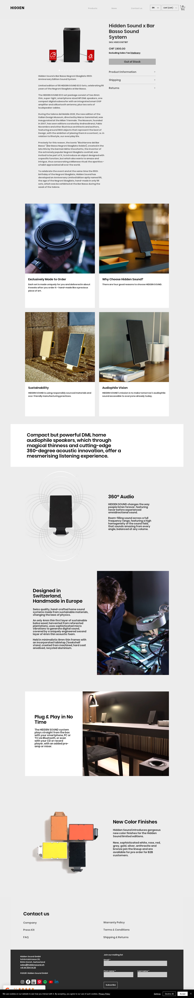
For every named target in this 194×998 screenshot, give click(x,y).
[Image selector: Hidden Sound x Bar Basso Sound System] (59, 70)
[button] (170, 8)
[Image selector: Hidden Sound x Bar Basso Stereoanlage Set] (67, 70)
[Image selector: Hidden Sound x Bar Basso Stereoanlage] (80, 70)
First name (109, 971)
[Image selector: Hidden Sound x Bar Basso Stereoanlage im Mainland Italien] (70, 70)
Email (106, 960)
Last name (143, 971)
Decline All (169, 993)
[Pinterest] (39, 982)
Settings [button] (157, 993)
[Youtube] (51, 982)
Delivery (135, 53)
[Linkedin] (56, 982)
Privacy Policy (104, 993)
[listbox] (170, 8)
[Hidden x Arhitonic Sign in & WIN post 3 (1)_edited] (34, 982)
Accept (182, 993)
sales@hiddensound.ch (32, 965)
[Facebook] (28, 982)
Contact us (36, 913)
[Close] (190, 994)
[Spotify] (45, 982)
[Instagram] (22, 982)
